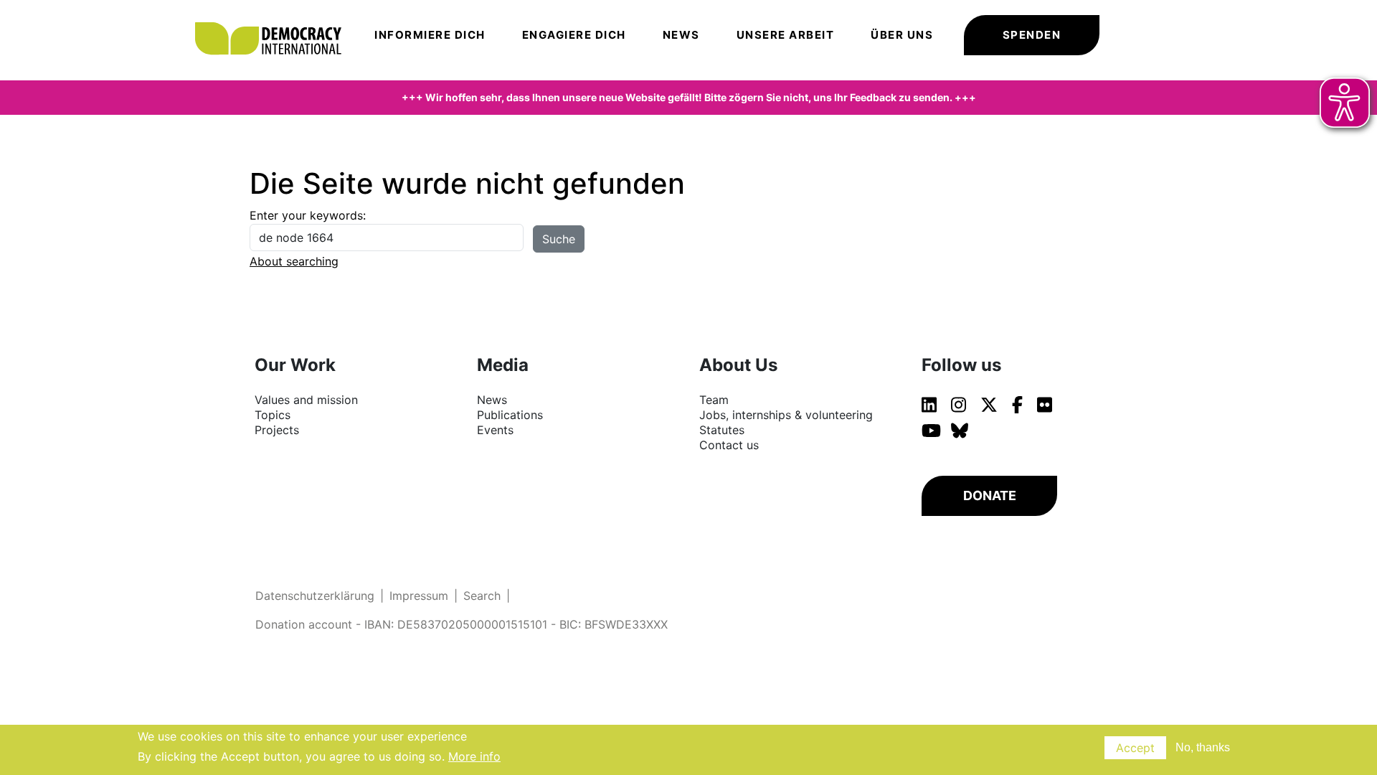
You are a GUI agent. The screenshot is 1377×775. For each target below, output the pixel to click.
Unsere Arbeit (786, 35)
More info (474, 756)
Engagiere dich (574, 35)
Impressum (418, 595)
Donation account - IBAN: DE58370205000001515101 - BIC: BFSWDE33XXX (461, 624)
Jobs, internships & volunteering (786, 415)
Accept (1135, 748)
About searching (294, 261)
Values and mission (306, 400)
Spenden (1032, 35)
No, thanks (1202, 747)
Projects (277, 430)
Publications (510, 415)
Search (482, 595)
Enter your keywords (306, 215)
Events (495, 430)
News (681, 35)
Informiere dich (430, 35)
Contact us (729, 445)
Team (714, 400)
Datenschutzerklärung (314, 595)
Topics (272, 415)
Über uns (902, 35)
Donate (989, 495)
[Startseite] (275, 18)
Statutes (721, 430)
